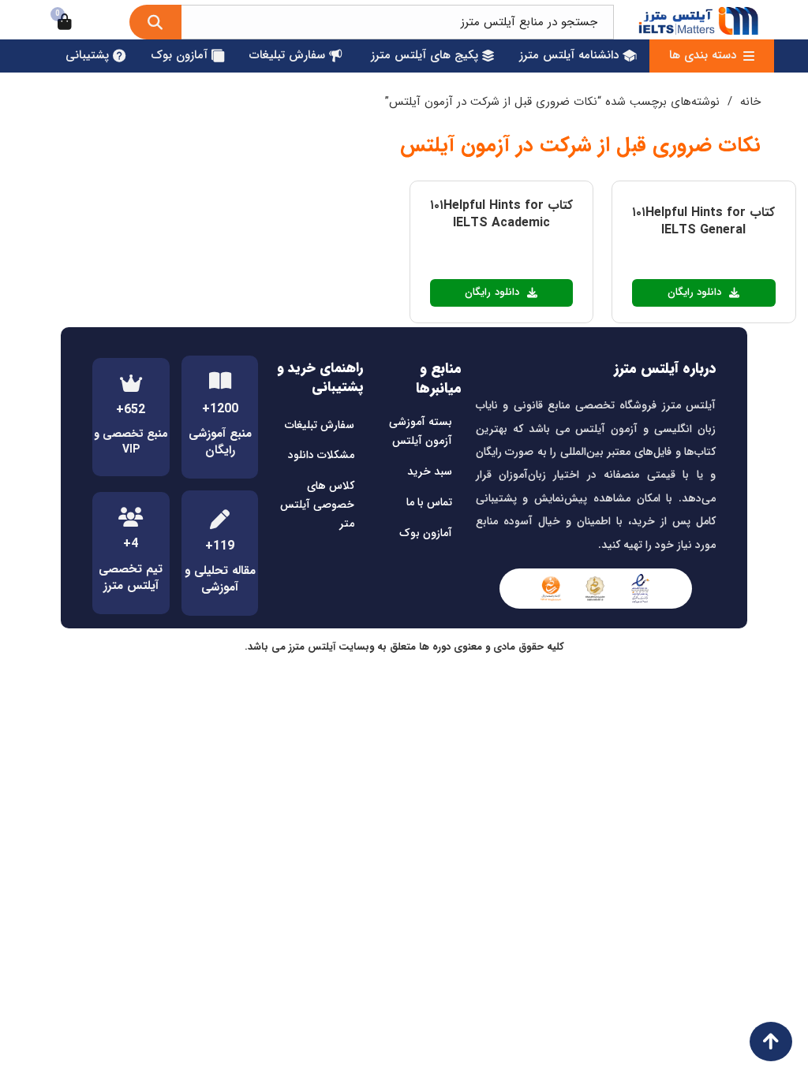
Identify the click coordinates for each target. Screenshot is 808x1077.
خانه (750, 101)
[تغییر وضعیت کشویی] (748, 56)
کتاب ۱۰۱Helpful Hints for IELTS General (703, 221)
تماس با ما (429, 502)
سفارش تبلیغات (319, 425)
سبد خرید (429, 471)
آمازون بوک (425, 533)
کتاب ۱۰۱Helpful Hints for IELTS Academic (501, 214)
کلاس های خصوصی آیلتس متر (317, 504)
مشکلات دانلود (321, 455)
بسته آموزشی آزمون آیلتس (420, 431)
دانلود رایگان (695, 292)
